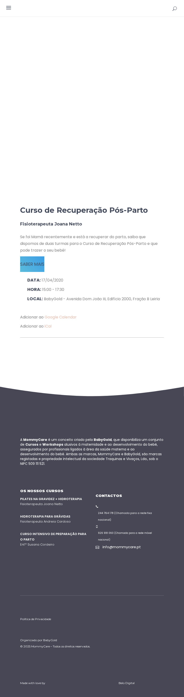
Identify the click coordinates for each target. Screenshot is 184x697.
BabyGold (50, 640)
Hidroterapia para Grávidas (45, 516)
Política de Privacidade (35, 619)
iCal (48, 326)
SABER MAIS (32, 264)
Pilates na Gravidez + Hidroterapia (51, 499)
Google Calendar (61, 317)
